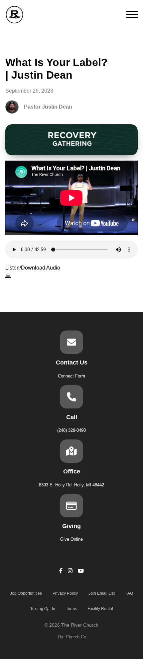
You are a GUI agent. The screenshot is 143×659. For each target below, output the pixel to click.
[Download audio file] (32, 272)
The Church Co (71, 636)
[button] (132, 14)
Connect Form (71, 375)
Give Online (71, 539)
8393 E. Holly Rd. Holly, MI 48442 (71, 484)
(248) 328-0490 (71, 430)
